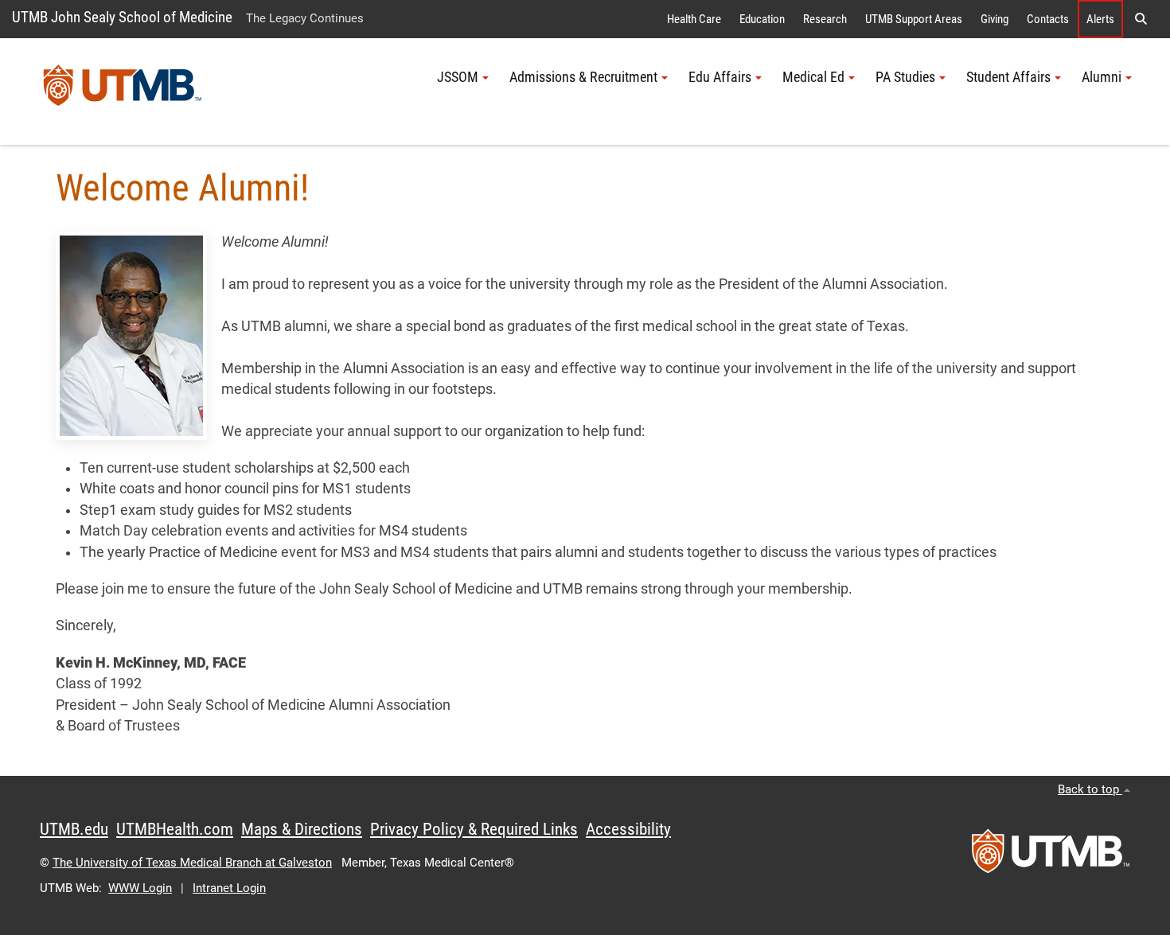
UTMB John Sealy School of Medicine (122, 17)
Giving (994, 19)
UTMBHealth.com (174, 829)
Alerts (1100, 19)
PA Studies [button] (905, 77)
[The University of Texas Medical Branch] (122, 91)
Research (825, 19)
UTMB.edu (74, 829)
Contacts (1048, 19)
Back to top (1090, 789)
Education (762, 19)
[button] (1140, 19)
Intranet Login (229, 888)
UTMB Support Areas (913, 19)
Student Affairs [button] (1008, 77)
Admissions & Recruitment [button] (583, 77)
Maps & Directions (301, 829)
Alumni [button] (1101, 77)
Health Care (694, 19)
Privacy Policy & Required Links (474, 829)
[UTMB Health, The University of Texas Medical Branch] (1050, 856)
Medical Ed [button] (813, 77)
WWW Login (140, 888)
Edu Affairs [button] (719, 77)
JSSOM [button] (457, 77)
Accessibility (628, 829)
